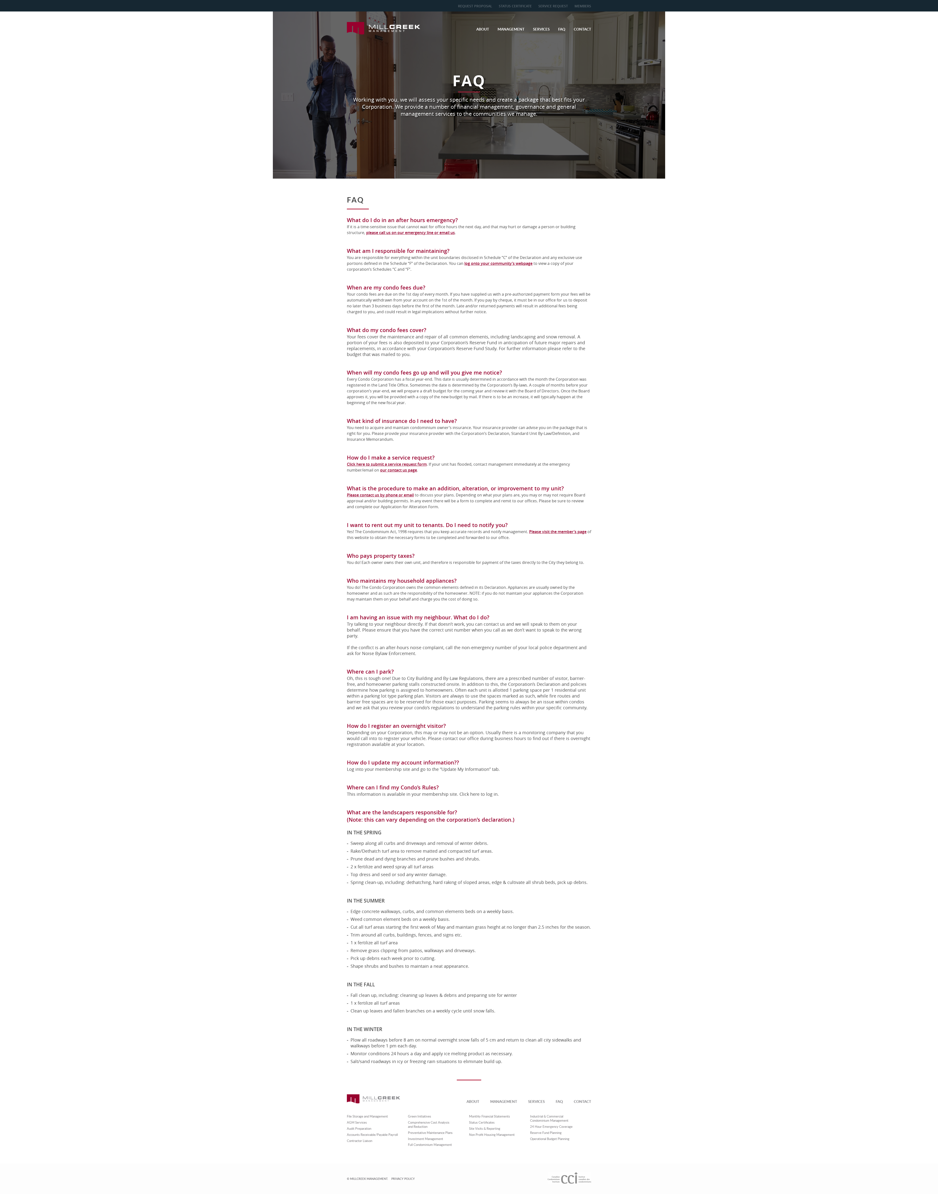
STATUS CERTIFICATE (515, 6)
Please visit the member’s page (557, 531)
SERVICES (541, 29)
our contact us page (398, 470)
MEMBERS (583, 6)
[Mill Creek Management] (383, 33)
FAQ (561, 29)
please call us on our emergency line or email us (410, 232)
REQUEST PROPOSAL (475, 6)
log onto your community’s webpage (498, 263)
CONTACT (582, 29)
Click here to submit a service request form (387, 464)
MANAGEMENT (511, 29)
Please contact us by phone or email (380, 495)
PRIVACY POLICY (403, 1179)
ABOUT (482, 29)
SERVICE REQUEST (553, 6)
